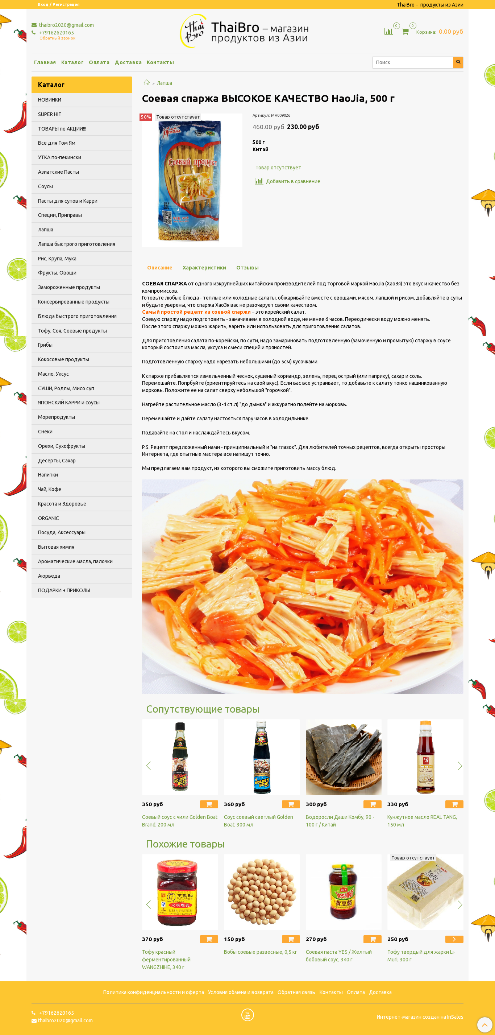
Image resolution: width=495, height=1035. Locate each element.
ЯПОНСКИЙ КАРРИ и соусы (69, 402)
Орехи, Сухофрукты (61, 446)
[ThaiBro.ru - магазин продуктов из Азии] (247, 30)
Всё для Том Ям (56, 143)
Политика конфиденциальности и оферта (153, 992)
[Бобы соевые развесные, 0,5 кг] (262, 892)
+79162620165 (56, 33)
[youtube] (247, 1015)
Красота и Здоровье (62, 504)
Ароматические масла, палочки (75, 561)
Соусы (45, 186)
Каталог (72, 62)
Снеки (45, 431)
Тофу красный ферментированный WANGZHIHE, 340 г (166, 959)
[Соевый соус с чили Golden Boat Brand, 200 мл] (180, 757)
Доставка (128, 62)
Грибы (45, 345)
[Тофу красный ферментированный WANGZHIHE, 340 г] (180, 892)
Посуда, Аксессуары (62, 532)
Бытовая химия (56, 547)
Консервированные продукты (73, 302)
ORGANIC (48, 518)
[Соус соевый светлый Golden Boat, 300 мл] (262, 757)
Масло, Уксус (53, 374)
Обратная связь (296, 992)
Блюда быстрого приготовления (77, 316)
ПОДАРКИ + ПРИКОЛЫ (64, 590)
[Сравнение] (388, 31)
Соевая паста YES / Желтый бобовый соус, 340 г (339, 955)
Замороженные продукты (69, 287)
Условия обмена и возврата (241, 992)
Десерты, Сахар (57, 460)
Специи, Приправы (60, 215)
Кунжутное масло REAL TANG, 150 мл (422, 821)
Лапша (164, 83)
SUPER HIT (50, 114)
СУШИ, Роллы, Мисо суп (66, 388)
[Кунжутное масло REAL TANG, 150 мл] (425, 757)
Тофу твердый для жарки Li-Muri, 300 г (421, 955)
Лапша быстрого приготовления (76, 244)
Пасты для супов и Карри (67, 201)
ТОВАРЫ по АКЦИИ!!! (62, 129)
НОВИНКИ (49, 100)
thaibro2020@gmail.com (66, 25)
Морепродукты (56, 417)
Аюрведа (49, 576)
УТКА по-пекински (59, 157)
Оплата (99, 62)
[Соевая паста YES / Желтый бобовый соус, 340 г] (344, 892)
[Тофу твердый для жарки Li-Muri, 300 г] (425, 892)
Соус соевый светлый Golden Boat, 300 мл (258, 821)
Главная (45, 62)
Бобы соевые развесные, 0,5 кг (260, 952)
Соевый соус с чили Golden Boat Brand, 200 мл (179, 821)
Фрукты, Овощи (57, 273)
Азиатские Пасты (58, 172)
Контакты (160, 62)
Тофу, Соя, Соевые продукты (72, 331)
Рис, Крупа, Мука (57, 258)
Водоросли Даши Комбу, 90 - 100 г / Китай (340, 821)
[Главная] (146, 83)
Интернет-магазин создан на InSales (420, 1016)
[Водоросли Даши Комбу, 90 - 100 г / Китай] (344, 757)
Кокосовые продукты (63, 359)
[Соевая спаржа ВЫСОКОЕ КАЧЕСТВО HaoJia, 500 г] (192, 180)
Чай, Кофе (49, 489)
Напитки (48, 475)
